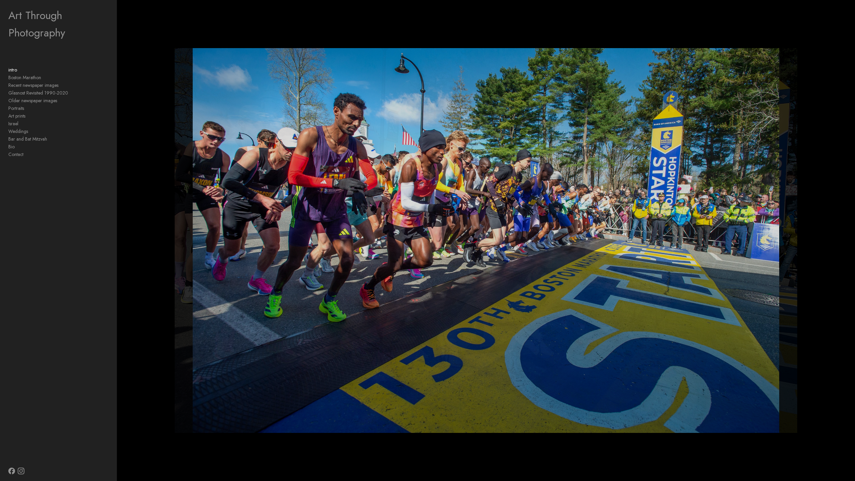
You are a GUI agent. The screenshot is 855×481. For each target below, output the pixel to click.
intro (12, 69)
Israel (13, 123)
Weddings (18, 131)
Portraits (16, 108)
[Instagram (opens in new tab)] (21, 471)
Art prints (16, 116)
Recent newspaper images (33, 85)
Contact (15, 154)
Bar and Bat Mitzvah (27, 139)
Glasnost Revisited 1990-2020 (38, 93)
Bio (11, 146)
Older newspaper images (32, 100)
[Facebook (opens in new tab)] (11, 471)
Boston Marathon (24, 77)
